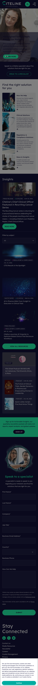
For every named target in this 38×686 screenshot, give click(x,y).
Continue (19, 683)
